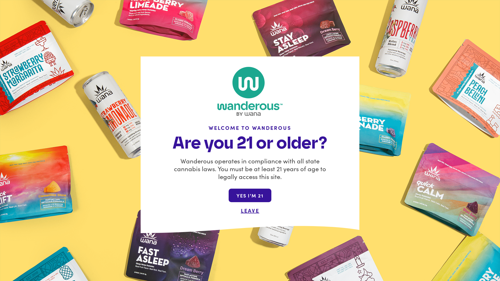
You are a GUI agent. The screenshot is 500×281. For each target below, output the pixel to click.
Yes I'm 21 (250, 195)
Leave (250, 210)
